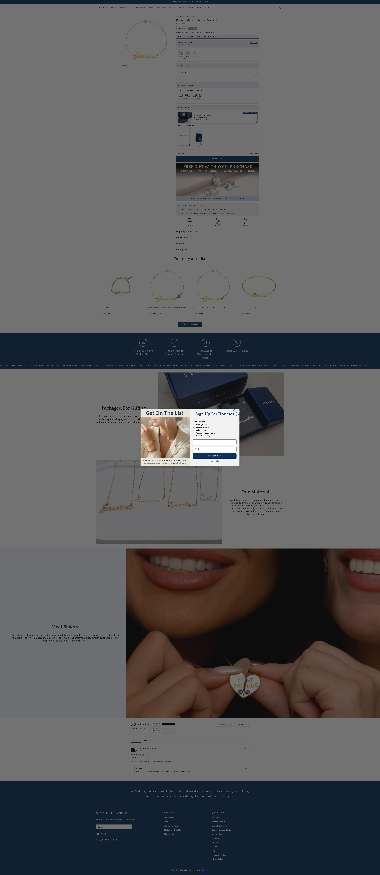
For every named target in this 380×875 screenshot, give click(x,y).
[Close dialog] (236, 412)
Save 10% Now (214, 456)
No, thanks (215, 461)
